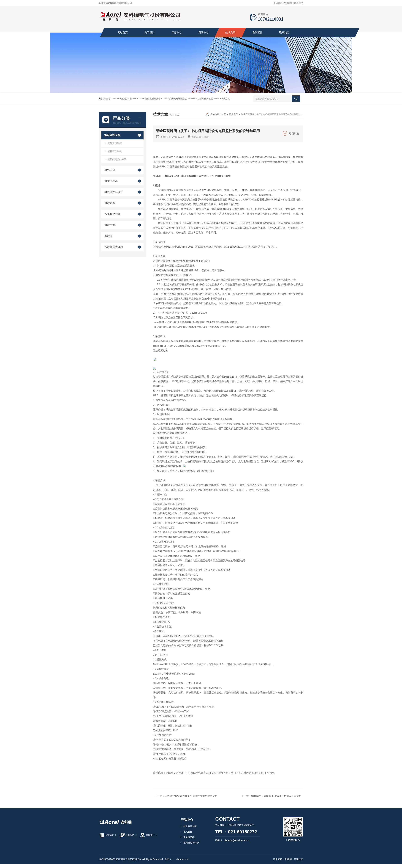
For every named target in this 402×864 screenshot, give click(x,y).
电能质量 (109, 225)
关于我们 (149, 32)
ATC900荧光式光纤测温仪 (174, 98)
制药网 (288, 859)
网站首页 (123, 32)
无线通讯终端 (115, 143)
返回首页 (278, 3)
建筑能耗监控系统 (117, 159)
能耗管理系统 (115, 151)
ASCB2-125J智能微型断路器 (146, 98)
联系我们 (298, 3)
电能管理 (109, 203)
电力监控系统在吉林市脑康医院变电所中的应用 (191, 796)
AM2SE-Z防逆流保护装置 (226, 98)
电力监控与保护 (113, 192)
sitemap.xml (182, 859)
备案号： (169, 859)
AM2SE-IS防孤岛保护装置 (200, 98)
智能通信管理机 (113, 247)
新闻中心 (203, 32)
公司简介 (109, 835)
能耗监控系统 (112, 135)
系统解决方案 (112, 214)
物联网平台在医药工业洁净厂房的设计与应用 (276, 796)
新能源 (108, 236)
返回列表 (294, 133)
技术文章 (230, 32)
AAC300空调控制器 (122, 98)
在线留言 (288, 3)
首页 (223, 114)
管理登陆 (298, 859)
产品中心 (176, 32)
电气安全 (109, 170)
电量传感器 (111, 181)
